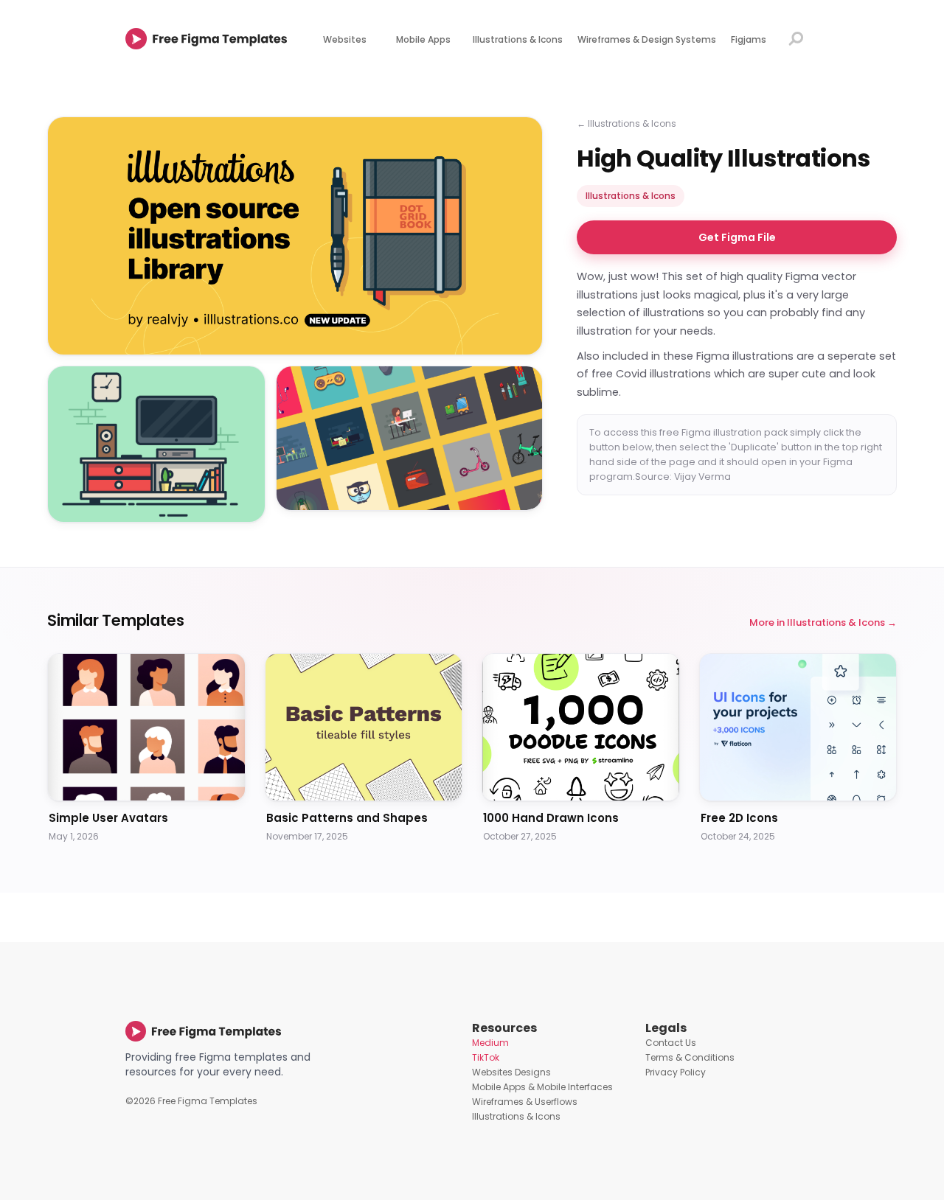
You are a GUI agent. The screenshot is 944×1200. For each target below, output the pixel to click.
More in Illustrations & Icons (817, 622)
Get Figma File (737, 238)
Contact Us (670, 1042)
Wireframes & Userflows (524, 1101)
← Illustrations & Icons (626, 123)
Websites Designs (511, 1072)
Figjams (748, 39)
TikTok (485, 1057)
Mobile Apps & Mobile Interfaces (542, 1087)
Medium (490, 1042)
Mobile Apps (423, 39)
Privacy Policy (675, 1072)
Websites (345, 39)
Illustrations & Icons (518, 39)
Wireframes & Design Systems (646, 39)
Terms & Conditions (690, 1057)
